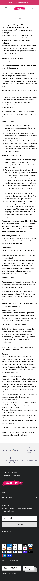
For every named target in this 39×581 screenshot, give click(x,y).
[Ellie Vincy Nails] (19, 8)
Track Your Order (13, 560)
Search (4, 560)
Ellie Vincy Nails (11, 573)
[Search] (7, 8)
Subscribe (19, 525)
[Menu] (2, 8)
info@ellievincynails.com (25, 51)
